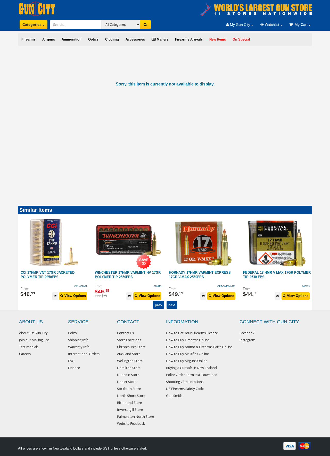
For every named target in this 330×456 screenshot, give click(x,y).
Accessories (135, 39)
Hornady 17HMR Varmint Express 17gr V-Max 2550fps (126, 275)
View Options (75, 296)
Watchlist (272, 24)
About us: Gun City (33, 333)
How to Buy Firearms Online (187, 339)
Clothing (112, 39)
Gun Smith (174, 395)
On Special (241, 39)
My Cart (301, 24)
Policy (72, 333)
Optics (93, 39)
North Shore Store (131, 395)
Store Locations (129, 339)
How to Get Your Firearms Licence (192, 333)
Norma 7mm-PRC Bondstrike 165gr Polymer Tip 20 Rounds (274, 275)
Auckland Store (128, 353)
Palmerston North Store (135, 416)
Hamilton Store (129, 367)
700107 (306, 286)
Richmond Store (129, 402)
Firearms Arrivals (189, 39)
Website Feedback (131, 423)
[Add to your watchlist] (55, 296)
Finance (74, 367)
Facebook (247, 333)
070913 (83, 286)
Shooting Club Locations (184, 381)
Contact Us (125, 333)
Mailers (162, 39)
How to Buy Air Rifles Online (187, 353)
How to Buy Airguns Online (186, 360)
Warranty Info (78, 346)
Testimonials (28, 346)
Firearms (28, 39)
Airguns (48, 39)
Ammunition (71, 39)
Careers (25, 353)
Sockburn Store (129, 388)
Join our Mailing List (34, 339)
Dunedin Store (128, 374)
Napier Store (126, 381)
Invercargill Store (130, 409)
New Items (217, 39)
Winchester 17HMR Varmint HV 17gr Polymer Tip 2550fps (54, 275)
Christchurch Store (131, 346)
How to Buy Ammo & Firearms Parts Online (199, 346)
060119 (232, 286)
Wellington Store (130, 360)
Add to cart (299, 296)
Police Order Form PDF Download (191, 374)
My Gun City (240, 24)
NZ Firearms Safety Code (185, 388)
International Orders (84, 353)
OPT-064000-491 (152, 286)
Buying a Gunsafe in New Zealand (191, 367)
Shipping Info (78, 339)
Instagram (247, 339)
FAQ (71, 360)
